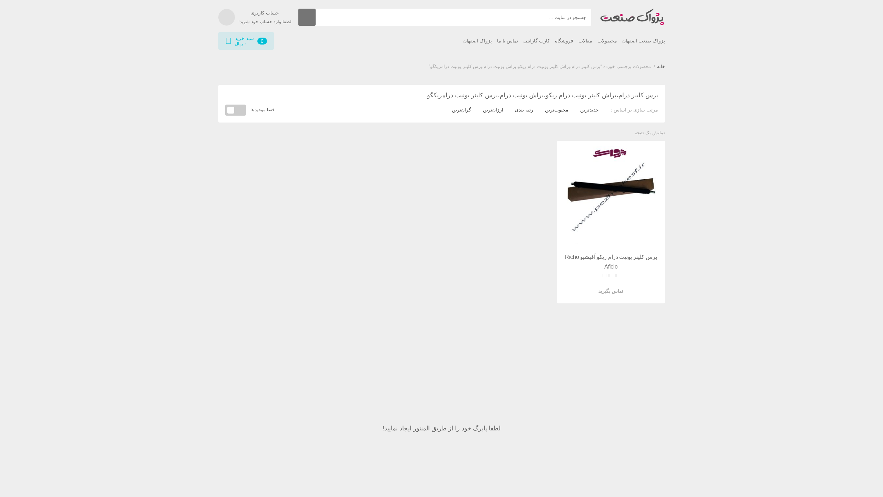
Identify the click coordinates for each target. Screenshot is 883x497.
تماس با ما (507, 40)
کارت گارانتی (536, 40)
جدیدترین (589, 110)
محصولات (607, 40)
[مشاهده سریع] (617, 286)
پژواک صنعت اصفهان (643, 40)
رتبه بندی (524, 110)
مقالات (585, 40)
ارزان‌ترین (493, 110)
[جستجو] (307, 17)
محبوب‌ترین (556, 110)
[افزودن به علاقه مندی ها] (591, 286)
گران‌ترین (461, 110)
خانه (661, 66)
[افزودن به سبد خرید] (630, 286)
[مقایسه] (604, 286)
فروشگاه (564, 40)
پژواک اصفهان (477, 40)
